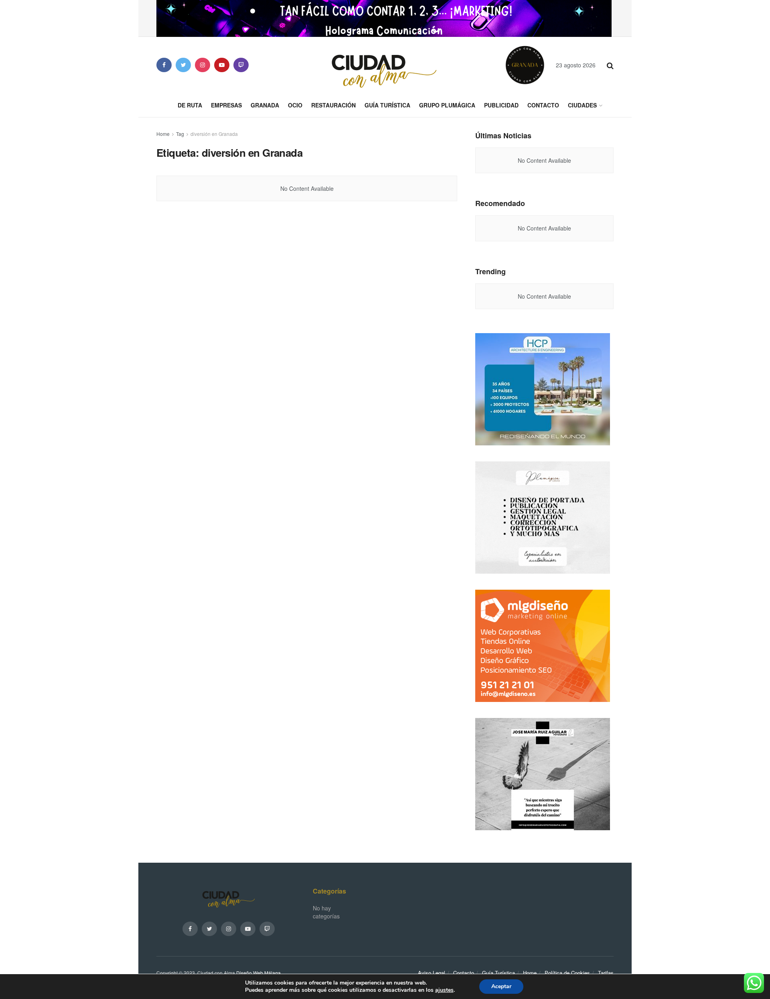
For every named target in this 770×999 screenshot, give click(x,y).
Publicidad (501, 105)
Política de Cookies (567, 973)
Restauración (333, 105)
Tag (180, 133)
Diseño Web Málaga (258, 972)
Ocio (295, 105)
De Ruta (190, 105)
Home (163, 133)
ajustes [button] (444, 990)
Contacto (543, 105)
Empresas (226, 105)
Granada (265, 105)
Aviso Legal (431, 973)
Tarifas (606, 973)
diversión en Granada (214, 133)
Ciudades (582, 105)
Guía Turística (387, 105)
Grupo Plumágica (447, 105)
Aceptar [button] (501, 986)
